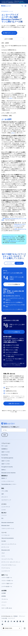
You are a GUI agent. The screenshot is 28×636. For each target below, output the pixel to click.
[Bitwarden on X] (2, 621)
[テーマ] (24, 628)
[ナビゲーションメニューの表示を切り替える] (25, 6)
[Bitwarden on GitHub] (11, 621)
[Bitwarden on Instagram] (23, 621)
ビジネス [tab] (19, 263)
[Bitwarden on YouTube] (14, 621)
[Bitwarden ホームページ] (6, 6)
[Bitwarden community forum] (8, 621)
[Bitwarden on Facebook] (20, 621)
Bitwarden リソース (7, 11)
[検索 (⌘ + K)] (22, 6)
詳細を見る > (22, 2)
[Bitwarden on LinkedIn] (17, 621)
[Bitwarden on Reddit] (5, 621)
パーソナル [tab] (9, 263)
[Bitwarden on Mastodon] (2, 624)
